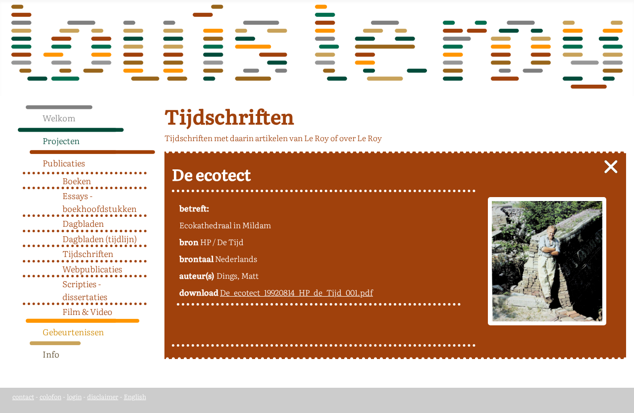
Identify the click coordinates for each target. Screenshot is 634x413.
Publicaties (64, 162)
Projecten (61, 140)
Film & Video (87, 311)
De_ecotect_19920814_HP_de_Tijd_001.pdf (296, 292)
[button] (152, 138)
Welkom (59, 117)
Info (51, 354)
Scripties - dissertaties (84, 290)
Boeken (76, 180)
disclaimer (102, 396)
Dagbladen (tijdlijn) (99, 238)
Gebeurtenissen (73, 331)
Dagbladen (83, 223)
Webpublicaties (92, 268)
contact (23, 396)
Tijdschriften (87, 253)
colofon (50, 396)
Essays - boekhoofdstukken (99, 201)
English (135, 396)
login (74, 396)
